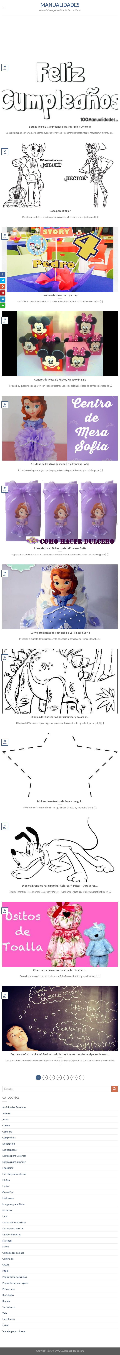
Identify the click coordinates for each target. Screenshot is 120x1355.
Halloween (8, 1198)
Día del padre (9, 1149)
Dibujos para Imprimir (14, 1161)
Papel (5, 1270)
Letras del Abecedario (14, 1222)
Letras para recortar (13, 1228)
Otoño (5, 1264)
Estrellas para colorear (14, 1173)
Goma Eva (7, 1192)
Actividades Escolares (14, 1107)
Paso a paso (8, 1288)
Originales (7, 1258)
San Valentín (8, 1307)
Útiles (5, 1325)
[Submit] (114, 1089)
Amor (5, 1119)
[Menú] (4, 8)
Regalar (6, 1300)
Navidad (7, 1240)
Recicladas (8, 1294)
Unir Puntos (8, 1319)
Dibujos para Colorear (14, 1155)
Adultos (6, 1113)
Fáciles (6, 1179)
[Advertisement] (60, 35)
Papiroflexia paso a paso (15, 1282)
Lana (4, 1216)
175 (74, 1077)
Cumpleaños (9, 1137)
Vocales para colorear (14, 1331)
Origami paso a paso (13, 1252)
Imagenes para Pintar (13, 1204)
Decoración (8, 1143)
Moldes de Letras (11, 1234)
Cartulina (7, 1131)
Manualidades (60, 4)
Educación (7, 1167)
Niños (5, 1246)
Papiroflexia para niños (14, 1276)
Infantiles (7, 1210)
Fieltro (6, 1185)
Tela (4, 1313)
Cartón (6, 1125)
